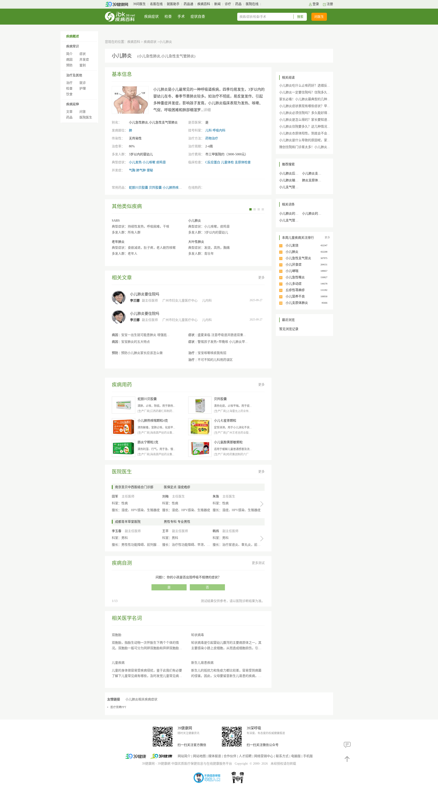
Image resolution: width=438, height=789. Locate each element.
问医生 (319, 16)
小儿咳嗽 (149, 162)
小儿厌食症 (294, 264)
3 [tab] (259, 209)
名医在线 (156, 4)
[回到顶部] (347, 758)
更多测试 (258, 563)
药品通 (188, 4)
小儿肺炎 (194, 220)
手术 (181, 16)
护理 (82, 88)
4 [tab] (263, 209)
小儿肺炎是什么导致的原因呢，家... (304, 140)
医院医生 (85, 117)
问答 (82, 111)
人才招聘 (245, 756)
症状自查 (197, 16)
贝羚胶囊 (155, 187)
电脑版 (296, 756)
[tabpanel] (188, 235)
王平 (165, 531)
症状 (82, 54)
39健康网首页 (118, 4)
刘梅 (165, 496)
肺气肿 (141, 170)
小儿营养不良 (295, 296)
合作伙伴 (230, 756)
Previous (246, 209)
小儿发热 (135, 162)
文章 (69, 111)
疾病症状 (151, 16)
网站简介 (184, 756)
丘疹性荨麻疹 (295, 290)
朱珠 (216, 496)
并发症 (84, 59)
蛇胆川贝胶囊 (138, 187)
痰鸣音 (161, 162)
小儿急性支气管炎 (298, 258)
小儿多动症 (294, 283)
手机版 (308, 756)
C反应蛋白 (212, 162)
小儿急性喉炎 (295, 277)
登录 (316, 4)
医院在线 (252, 4)
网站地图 (199, 756)
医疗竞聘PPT (118, 707)
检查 (168, 16)
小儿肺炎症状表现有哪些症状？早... (304, 106)
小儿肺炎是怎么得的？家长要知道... (304, 119)
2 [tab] (254, 209)
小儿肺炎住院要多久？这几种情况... (304, 126)
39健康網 (164, 763)
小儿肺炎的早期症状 (293, 213)
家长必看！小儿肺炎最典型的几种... (304, 99)
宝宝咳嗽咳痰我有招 (212, 353)
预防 (69, 65)
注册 (330, 4)
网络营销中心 (263, 756)
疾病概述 (72, 36)
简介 (69, 54)
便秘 (150, 170)
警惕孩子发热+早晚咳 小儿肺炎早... (223, 341)
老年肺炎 (118, 241)
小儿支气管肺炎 (290, 220)
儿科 (208, 130)
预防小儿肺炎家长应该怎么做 (142, 353)
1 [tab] (250, 209)
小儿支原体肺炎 (297, 303)
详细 (207, 110)
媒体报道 (214, 756)
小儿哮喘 (292, 271)
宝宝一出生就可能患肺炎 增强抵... (145, 335)
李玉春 (116, 531)
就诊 (82, 83)
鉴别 (82, 65)
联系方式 (282, 756)
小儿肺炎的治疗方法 (316, 213)
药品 (238, 4)
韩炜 (216, 531)
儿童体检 (227, 162)
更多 (261, 277)
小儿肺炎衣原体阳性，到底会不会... (304, 133)
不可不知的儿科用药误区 (215, 359)
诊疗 (228, 4)
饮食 (69, 94)
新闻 (217, 4)
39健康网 (148, 763)
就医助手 (173, 4)
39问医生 (139, 4)
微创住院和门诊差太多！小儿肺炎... (304, 147)
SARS (116, 220)
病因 (69, 59)
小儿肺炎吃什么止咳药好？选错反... (304, 85)
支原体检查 (243, 162)
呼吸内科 (219, 130)
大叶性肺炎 (196, 241)
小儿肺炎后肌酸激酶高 (295, 173)
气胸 (132, 170)
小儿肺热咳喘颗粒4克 (178, 187)
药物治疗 (211, 138)
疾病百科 (203, 4)
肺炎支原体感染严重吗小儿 (321, 180)
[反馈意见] (347, 744)
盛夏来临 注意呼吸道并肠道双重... (222, 335)
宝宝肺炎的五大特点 (135, 341)
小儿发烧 (292, 245)
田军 (115, 496)
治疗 (69, 83)
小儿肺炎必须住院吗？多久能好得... (304, 113)
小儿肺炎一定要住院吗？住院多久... (304, 92)
